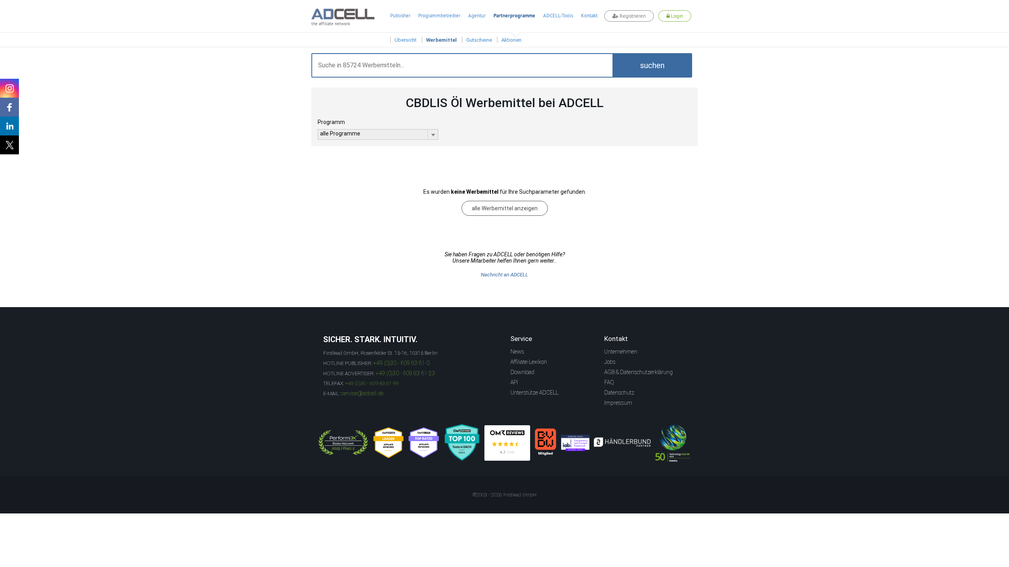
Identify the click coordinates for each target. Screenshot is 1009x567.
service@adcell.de (362, 393)
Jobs (610, 362)
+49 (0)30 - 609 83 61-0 (401, 363)
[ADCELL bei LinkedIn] (9, 126)
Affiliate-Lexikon (528, 362)
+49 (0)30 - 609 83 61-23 (405, 373)
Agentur (477, 15)
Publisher (400, 15)
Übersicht (406, 40)
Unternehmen (620, 351)
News (517, 351)
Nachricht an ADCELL (504, 275)
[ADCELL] (507, 443)
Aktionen (511, 40)
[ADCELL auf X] (9, 144)
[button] (652, 65)
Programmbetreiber (439, 15)
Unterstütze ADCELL (534, 392)
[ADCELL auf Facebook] (9, 107)
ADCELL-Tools (558, 15)
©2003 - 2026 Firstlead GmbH (504, 495)
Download (522, 372)
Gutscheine (479, 40)
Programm (331, 122)
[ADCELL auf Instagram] (9, 88)
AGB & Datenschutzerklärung (638, 372)
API (514, 382)
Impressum (618, 403)
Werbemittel (441, 40)
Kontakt (589, 15)
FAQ (609, 382)
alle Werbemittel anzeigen (505, 208)
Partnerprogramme (514, 15)
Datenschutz (619, 392)
